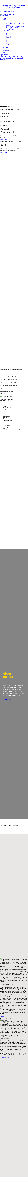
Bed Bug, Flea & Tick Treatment (14, 28)
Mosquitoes (9, 39)
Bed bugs (8, 36)
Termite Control (10, 29)
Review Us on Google (5, 1057)
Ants (7, 33)
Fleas (7, 43)
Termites (8, 32)
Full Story (2, 1016)
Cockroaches (9, 34)
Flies (7, 40)
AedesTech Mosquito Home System (15, 26)
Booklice (8, 37)
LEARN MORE (7, 699)
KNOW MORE (4, 124)
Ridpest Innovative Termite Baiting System (16, 21)
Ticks (7, 44)
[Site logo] (8, 12)
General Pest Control (11, 22)
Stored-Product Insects (11, 46)
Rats (7, 41)
